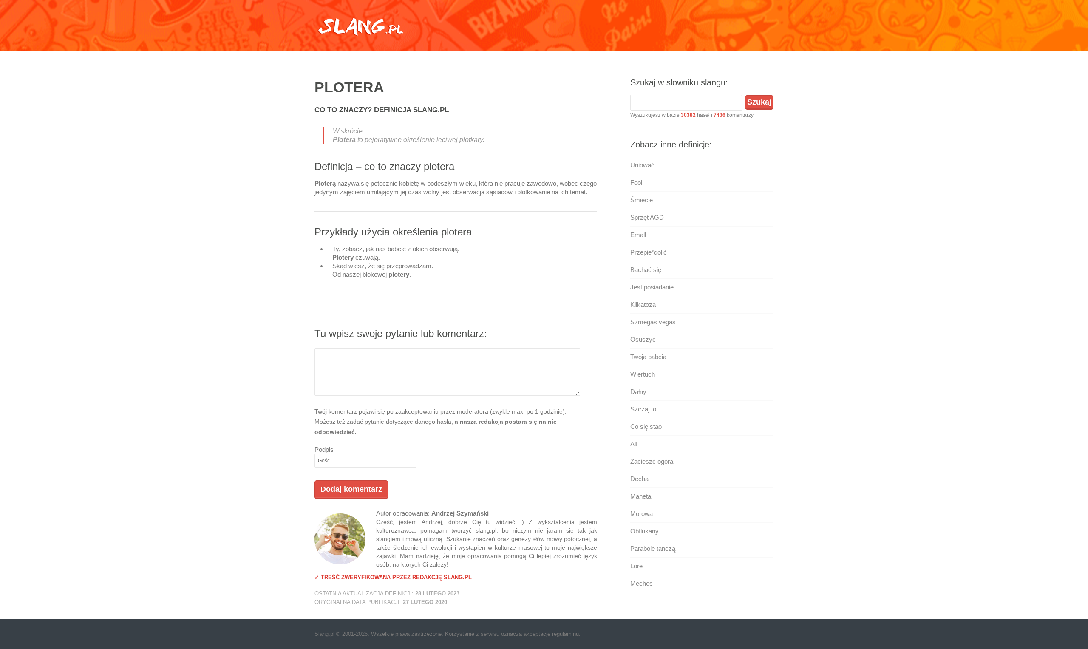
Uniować (642, 165)
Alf (634, 444)
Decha (639, 478)
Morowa (641, 513)
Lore (636, 566)
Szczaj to (643, 409)
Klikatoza (643, 304)
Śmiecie (641, 200)
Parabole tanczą (652, 548)
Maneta (640, 496)
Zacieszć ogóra (651, 461)
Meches (641, 583)
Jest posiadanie (652, 287)
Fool (636, 182)
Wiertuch (642, 374)
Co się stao (646, 426)
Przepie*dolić (648, 252)
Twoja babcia (648, 356)
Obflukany (644, 531)
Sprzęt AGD (647, 217)
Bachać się (645, 269)
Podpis (324, 449)
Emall (638, 234)
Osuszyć (643, 339)
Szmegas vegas (653, 322)
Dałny (638, 391)
